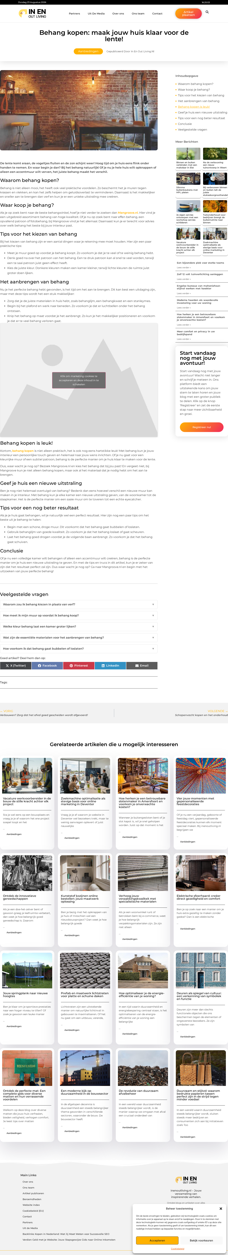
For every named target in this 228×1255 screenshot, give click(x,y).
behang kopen (23, 451)
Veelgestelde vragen (192, 129)
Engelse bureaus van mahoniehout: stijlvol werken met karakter (198, 287)
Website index (31, 1205)
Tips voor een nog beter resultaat (201, 118)
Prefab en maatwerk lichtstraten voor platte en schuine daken (85, 995)
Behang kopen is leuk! (194, 106)
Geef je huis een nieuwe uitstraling (202, 112)
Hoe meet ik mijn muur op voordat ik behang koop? (79, 615)
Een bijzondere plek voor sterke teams (200, 262)
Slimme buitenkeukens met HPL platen (187, 190)
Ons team (138, 13)
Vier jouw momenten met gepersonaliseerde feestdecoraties (195, 801)
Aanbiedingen (88, 51)
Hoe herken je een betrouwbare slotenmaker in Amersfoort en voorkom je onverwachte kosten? (201, 317)
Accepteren (157, 1240)
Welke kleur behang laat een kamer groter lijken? (79, 626)
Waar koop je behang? (194, 89)
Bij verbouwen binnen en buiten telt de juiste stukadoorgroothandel (215, 191)
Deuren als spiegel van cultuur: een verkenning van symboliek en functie (199, 996)
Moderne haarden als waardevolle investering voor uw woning (197, 301)
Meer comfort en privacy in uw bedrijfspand (196, 333)
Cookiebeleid (177, 1248)
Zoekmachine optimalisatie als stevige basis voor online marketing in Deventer (213, 247)
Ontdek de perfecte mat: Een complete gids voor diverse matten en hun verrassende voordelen (24, 1095)
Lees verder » (184, 267)
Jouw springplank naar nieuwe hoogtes (25, 995)
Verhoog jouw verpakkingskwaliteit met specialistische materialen (137, 898)
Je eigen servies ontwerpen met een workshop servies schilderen (187, 219)
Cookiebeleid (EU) (33, 1211)
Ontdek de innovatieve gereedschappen (19, 897)
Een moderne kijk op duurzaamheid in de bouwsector (84, 1092)
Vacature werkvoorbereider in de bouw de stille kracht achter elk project (187, 247)
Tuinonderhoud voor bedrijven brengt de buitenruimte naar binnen (214, 219)
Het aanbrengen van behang (198, 101)
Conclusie (185, 124)
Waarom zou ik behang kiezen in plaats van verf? (79, 604)
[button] (221, 1208)
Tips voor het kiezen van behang (201, 95)
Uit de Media (30, 1228)
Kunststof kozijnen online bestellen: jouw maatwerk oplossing (80, 898)
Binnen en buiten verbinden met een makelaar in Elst (186, 165)
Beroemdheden (32, 1199)
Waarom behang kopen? (195, 84)
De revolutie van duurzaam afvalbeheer (138, 1092)
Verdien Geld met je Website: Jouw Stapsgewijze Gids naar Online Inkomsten (69, 1239)
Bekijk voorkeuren (201, 1240)
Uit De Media (96, 13)
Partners (74, 13)
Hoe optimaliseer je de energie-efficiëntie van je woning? (141, 995)
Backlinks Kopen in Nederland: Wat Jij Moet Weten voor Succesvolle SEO (66, 1234)
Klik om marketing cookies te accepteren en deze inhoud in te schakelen (79, 380)
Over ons (118, 13)
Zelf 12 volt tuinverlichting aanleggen (200, 274)
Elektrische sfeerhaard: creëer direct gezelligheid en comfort (199, 897)
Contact (157, 13)
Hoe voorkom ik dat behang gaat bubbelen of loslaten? (79, 648)
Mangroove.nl (128, 212)
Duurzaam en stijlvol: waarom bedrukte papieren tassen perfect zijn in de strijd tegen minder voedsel (198, 1095)
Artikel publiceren (33, 1193)
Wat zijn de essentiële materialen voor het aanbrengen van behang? (79, 637)
